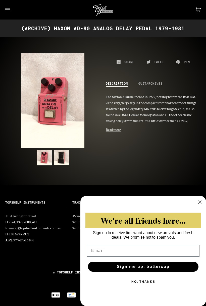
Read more (113, 129)
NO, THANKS (143, 281)
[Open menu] (12, 10)
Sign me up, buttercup (143, 266)
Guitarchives (150, 83)
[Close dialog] (199, 202)
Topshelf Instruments (77, 272)
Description (117, 83)
